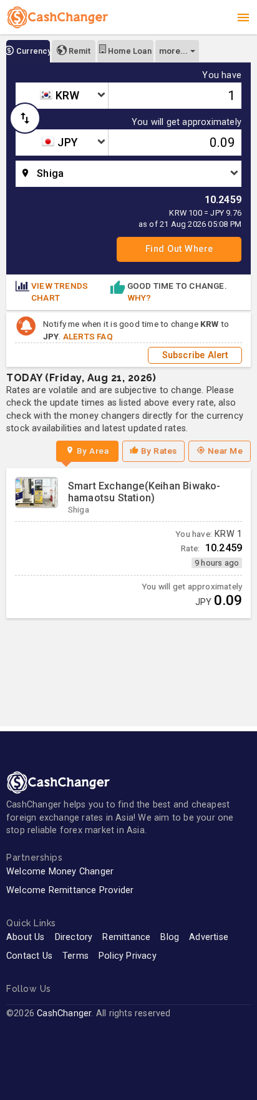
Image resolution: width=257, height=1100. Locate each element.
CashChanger (64, 1013)
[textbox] (62, 95)
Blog (169, 937)
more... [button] (173, 51)
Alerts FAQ (88, 336)
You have (221, 75)
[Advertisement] (128, 666)
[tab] (28, 51)
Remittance (126, 937)
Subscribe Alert (195, 355)
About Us (25, 937)
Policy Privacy (128, 956)
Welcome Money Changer (60, 871)
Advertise (208, 937)
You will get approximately (186, 122)
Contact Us (29, 956)
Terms (75, 956)
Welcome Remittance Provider (69, 890)
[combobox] (62, 95)
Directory (74, 937)
